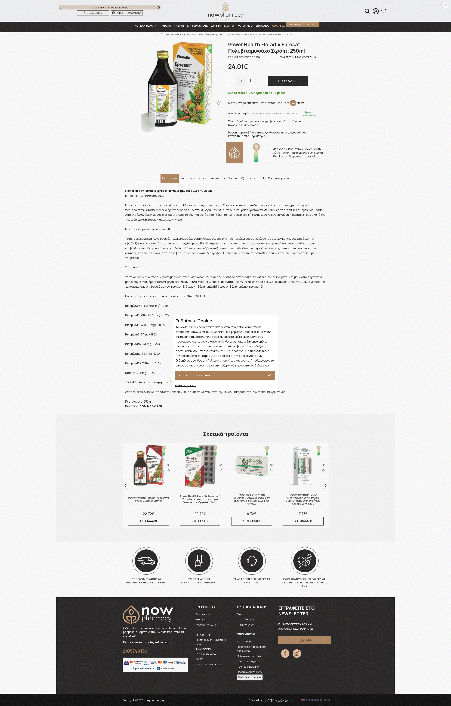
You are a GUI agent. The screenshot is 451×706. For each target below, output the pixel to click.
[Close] (445, 5)
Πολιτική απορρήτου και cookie (228, 360)
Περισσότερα (185, 385)
